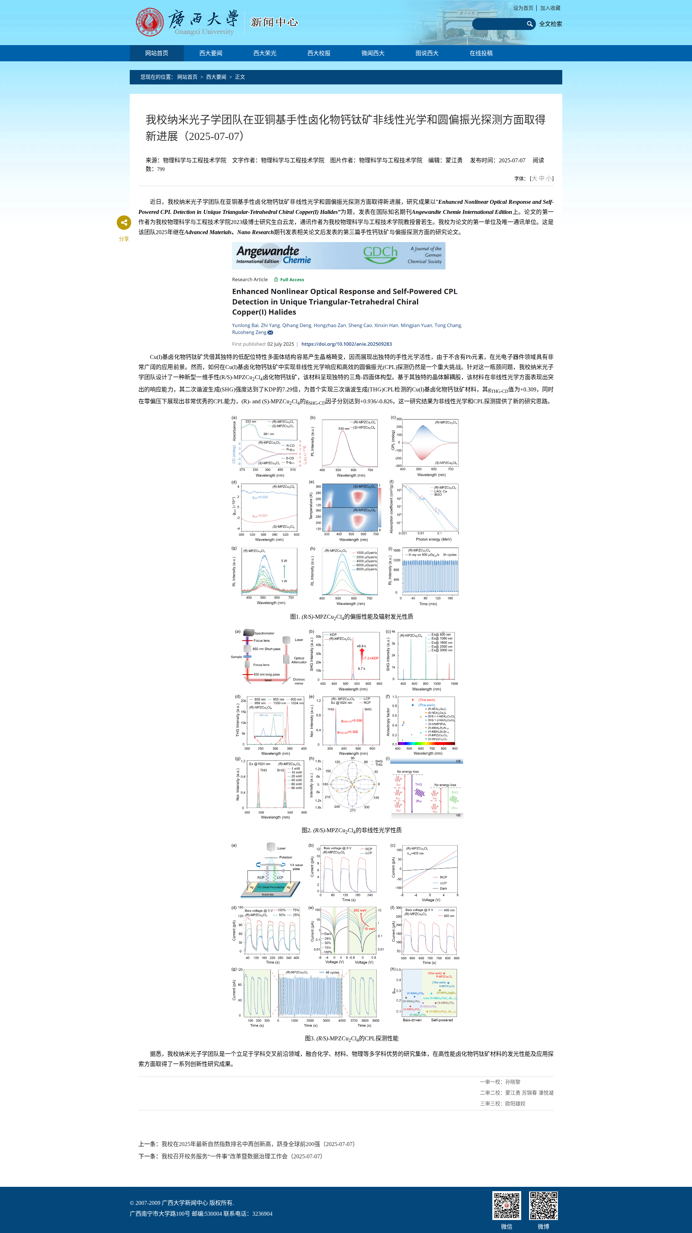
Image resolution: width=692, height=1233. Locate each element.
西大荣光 (264, 53)
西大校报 (319, 53)
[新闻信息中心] (222, 23)
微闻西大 (373, 53)
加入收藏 (550, 8)
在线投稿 (481, 53)
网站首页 (156, 53)
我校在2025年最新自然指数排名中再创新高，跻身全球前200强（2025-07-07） (259, 1144)
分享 (124, 239)
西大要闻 (210, 53)
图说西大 (427, 53)
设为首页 (523, 8)
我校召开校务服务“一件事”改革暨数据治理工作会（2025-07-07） (243, 1156)
